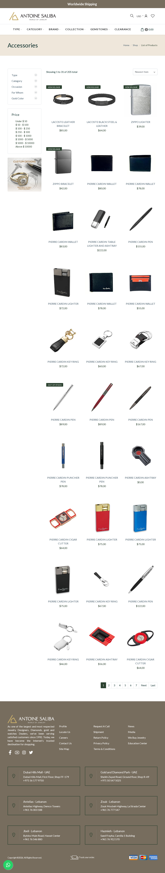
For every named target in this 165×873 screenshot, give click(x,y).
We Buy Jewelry (137, 737)
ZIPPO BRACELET (63, 183)
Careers (63, 737)
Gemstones (99, 29)
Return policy (100, 737)
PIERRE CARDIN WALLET (102, 183)
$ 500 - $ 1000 (23, 135)
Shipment (98, 731)
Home (126, 45)
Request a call (101, 726)
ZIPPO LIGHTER (140, 121)
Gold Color (18, 98)
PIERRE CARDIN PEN (140, 241)
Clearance (123, 29)
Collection (74, 29)
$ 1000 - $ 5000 (24, 139)
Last (153, 685)
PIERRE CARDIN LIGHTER (63, 303)
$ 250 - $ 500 (22, 132)
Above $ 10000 (23, 146)
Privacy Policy (101, 743)
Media (131, 731)
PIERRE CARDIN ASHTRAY (140, 477)
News (131, 726)
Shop (135, 45)
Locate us (64, 731)
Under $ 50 (21, 121)
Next (144, 685)
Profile (63, 726)
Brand (54, 29)
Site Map (64, 748)
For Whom (17, 92)
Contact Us (65, 743)
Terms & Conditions (104, 748)
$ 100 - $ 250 (22, 128)
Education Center (137, 743)
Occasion (17, 86)
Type (16, 29)
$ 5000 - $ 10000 (24, 143)
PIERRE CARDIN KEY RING (63, 361)
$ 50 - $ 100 (22, 124)
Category (34, 29)
